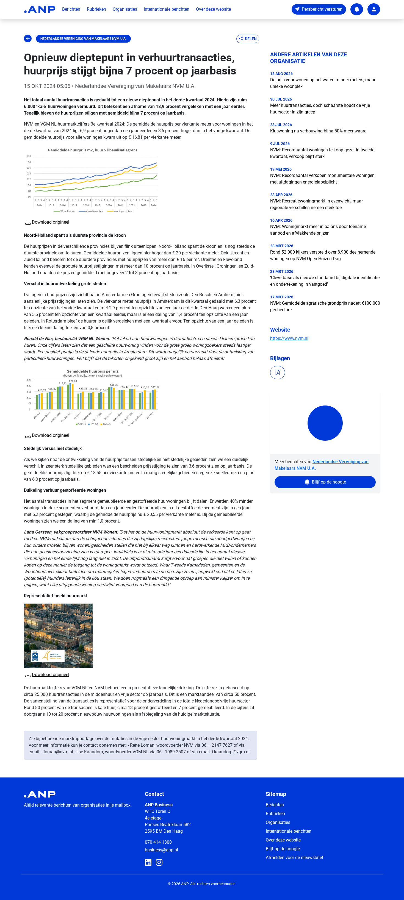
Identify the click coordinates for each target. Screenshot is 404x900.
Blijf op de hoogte (283, 848)
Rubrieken (96, 9)
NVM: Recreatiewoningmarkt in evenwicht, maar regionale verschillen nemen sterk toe (316, 204)
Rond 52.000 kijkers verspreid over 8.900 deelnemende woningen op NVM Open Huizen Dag (322, 255)
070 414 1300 (158, 842)
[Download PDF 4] (277, 372)
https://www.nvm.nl (289, 338)
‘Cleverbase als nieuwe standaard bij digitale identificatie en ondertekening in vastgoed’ (325, 281)
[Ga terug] (28, 39)
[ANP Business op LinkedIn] (148, 863)
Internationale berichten (166, 9)
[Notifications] (356, 9)
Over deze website (213, 9)
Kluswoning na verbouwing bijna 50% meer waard (318, 131)
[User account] (373, 9)
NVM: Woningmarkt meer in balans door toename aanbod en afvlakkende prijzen (318, 230)
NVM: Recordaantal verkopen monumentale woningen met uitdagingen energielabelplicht (322, 179)
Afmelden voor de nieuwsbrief (294, 857)
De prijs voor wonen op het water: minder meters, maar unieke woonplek (322, 83)
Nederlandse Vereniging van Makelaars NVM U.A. (83, 39)
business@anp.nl (161, 849)
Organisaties (125, 9)
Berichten (71, 9)
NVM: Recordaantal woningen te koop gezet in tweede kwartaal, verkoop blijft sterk (322, 153)
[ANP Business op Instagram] (159, 863)
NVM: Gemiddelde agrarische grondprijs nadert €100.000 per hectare (325, 306)
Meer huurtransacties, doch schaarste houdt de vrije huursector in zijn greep (320, 109)
